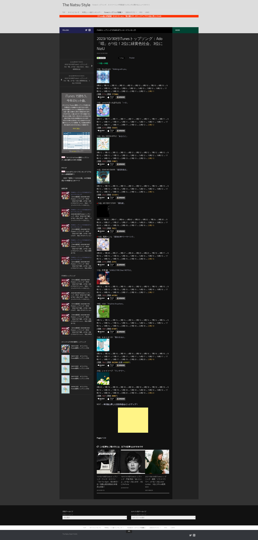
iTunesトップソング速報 (112, 12)
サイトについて (73, 12)
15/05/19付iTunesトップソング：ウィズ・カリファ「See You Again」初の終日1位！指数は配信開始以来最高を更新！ (107, 482)
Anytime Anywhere (115, 304)
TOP (63, 12)
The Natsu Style (76, 5)
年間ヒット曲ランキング (91, 12)
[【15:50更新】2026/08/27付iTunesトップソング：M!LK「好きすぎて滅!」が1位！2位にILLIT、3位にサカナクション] (65, 228)
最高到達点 (121, 170)
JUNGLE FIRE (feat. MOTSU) (120, 270)
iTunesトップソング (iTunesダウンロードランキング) (116, 30)
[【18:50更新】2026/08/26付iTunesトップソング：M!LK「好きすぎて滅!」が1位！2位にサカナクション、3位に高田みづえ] (65, 243)
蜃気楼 (121, 203)
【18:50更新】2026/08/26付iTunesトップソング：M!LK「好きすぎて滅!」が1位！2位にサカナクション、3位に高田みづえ (81, 249)
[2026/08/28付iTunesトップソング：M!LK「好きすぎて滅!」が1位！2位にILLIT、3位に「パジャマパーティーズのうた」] (65, 213)
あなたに (122, 136)
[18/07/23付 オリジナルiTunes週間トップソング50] (65, 349)
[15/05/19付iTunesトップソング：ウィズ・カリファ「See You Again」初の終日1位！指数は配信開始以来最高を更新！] (109, 462)
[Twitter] (86, 30)
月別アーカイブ (67, 514)
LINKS (147, 12)
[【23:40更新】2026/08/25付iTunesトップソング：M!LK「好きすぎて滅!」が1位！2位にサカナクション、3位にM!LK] (65, 260)
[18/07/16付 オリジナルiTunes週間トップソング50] (65, 359)
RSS (140, 12)
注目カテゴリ (130, 12)
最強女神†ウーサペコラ (123, 237)
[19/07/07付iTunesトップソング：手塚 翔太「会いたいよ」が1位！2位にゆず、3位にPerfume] (133, 462)
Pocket (131, 58)
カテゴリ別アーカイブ (138, 514)
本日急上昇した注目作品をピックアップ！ (121, 404)
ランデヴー (119, 371)
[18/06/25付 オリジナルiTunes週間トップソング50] (65, 389)
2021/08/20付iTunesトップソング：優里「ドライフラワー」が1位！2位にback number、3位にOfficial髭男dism (155, 482)
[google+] (89, 30)
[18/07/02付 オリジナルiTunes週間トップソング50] (65, 379)
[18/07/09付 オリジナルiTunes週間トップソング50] (65, 369)
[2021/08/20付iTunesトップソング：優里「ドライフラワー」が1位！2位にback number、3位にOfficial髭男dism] (157, 462)
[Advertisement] (129, 21)
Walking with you (119, 69)
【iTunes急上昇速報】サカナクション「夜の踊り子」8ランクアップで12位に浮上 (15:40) (129, 16)
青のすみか (119, 337)
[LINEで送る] (101, 58)
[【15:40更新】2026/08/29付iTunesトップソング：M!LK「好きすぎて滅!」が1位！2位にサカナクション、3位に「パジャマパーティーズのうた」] (65, 195)
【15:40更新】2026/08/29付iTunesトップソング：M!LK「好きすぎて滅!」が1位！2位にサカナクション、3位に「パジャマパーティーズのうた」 (81, 201)
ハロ (125, 103)
